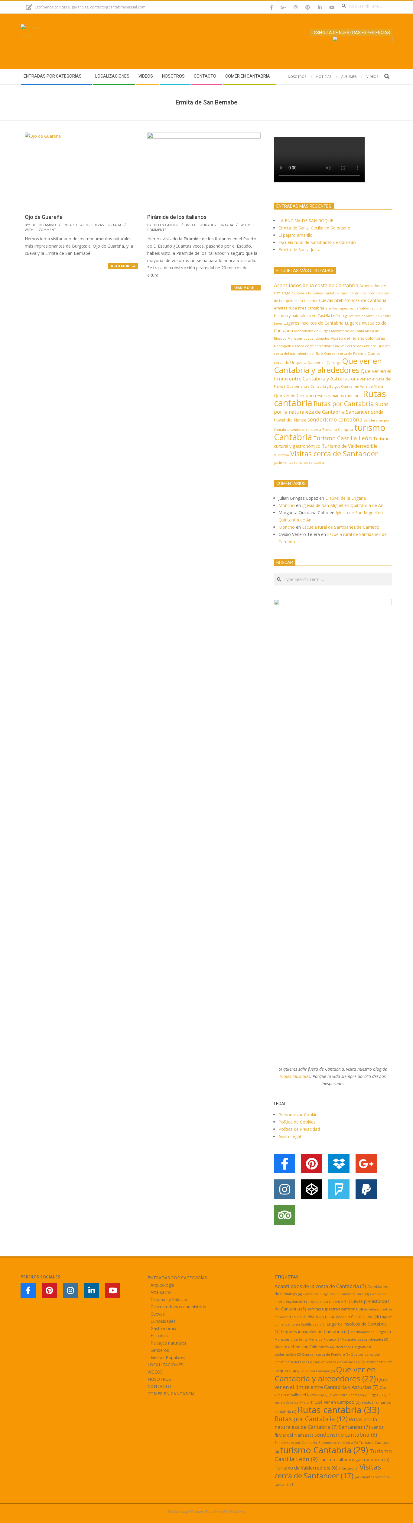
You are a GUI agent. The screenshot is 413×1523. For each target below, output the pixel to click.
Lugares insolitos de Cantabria (313, 323)
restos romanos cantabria (338, 395)
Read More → (123, 266)
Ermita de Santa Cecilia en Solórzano (314, 228)
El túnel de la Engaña (345, 498)
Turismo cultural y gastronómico (354, 1459)
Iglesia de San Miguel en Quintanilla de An (343, 505)
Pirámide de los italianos (177, 217)
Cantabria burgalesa (307, 293)
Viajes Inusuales (295, 1076)
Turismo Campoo (337, 429)
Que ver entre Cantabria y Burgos (313, 386)
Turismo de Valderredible (350, 446)
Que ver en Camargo (324, 363)
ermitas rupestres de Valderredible (353, 308)
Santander (358, 411)
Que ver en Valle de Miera (362, 386)
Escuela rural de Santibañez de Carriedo (317, 242)
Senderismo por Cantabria (298, 1443)
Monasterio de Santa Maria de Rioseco (307, 1339)
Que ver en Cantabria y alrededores (328, 365)
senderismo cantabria (335, 419)
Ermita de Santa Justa (299, 249)
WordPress (237, 1511)
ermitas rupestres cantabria (299, 308)
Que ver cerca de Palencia (345, 353)
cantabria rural (336, 293)
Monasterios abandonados (308, 338)
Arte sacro (79, 225)
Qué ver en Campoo (294, 395)
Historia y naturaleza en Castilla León (307, 315)
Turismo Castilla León (342, 438)
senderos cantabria (306, 430)
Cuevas (97, 225)
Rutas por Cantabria (344, 403)
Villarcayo (281, 455)
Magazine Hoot (200, 1511)
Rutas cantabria (339, 1410)
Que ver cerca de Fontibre (354, 346)
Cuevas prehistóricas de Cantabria (352, 300)
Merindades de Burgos (312, 331)
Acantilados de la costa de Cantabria (316, 285)
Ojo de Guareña (44, 217)
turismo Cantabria (324, 1450)
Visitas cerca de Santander (334, 453)
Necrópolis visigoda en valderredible (303, 346)
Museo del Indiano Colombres (357, 338)
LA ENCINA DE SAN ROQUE (305, 220)
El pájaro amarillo (295, 235)
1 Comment (46, 229)
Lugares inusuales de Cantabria (315, 1331)
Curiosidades (204, 225)
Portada (113, 225)
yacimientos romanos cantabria (299, 462)
